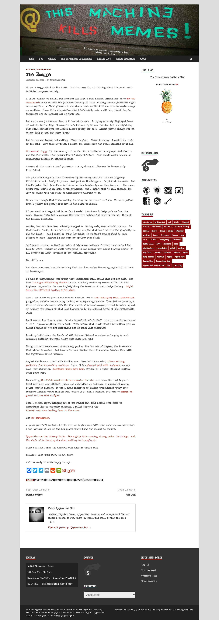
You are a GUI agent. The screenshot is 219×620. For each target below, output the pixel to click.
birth (176, 222)
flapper (180, 231)
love (158, 244)
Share (68, 470)
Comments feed (149, 575)
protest (157, 252)
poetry (181, 248)
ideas (57, 480)
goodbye (146, 235)
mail (176, 244)
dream (41, 480)
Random (40, 69)
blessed (185, 222)
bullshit (168, 226)
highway (49, 480)
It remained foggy (36, 151)
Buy (41, 58)
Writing (52, 58)
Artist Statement (125, 58)
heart (155, 235)
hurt (145, 239)
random (64, 480)
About (143, 58)
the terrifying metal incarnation (114, 297)
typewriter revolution (153, 265)
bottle (146, 226)
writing (99, 480)
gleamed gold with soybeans (103, 365)
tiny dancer (148, 257)
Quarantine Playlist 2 (64, 578)
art (36, 480)
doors (154, 231)
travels (79, 480)
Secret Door (104, 58)
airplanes (147, 222)
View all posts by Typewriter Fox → (69, 527)
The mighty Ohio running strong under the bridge (98, 436)
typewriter (89, 480)
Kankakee (177, 239)
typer (169, 257)
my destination (40, 417)
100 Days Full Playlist (39, 572)
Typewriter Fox (57, 80)
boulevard (156, 226)
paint (172, 248)
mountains (162, 248)
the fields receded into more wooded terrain (67, 380)
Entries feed (148, 570)
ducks (170, 231)
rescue (177, 252)
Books (50, 566)
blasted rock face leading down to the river (52, 410)
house (175, 235)
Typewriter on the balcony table (45, 436)
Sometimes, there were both (68, 368)
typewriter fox (163, 261)
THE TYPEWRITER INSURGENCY (76, 58)
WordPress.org (149, 581)
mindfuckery (149, 248)
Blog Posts (30, 69)
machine (167, 244)
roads (71, 480)
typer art (179, 257)
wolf (169, 265)
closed (146, 231)
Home (31, 58)
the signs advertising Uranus (49, 282)
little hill (148, 244)
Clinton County (182, 226)
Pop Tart (147, 252)
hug (182, 235)
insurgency (164, 239)
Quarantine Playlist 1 (39, 578)
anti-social (160, 222)
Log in (145, 564)
